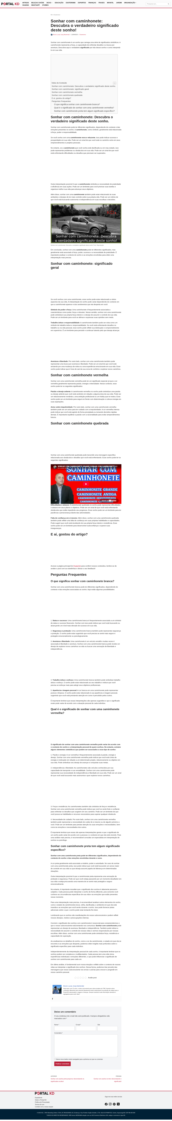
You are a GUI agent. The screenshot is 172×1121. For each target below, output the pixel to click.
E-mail (78, 1024)
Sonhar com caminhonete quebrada (67, 95)
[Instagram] (110, 1105)
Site (98, 1024)
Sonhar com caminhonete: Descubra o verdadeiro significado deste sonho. (84, 86)
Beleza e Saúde (37, 2)
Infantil (110, 2)
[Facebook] (52, 999)
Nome (56, 1024)
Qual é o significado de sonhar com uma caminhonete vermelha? (84, 108)
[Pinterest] (114, 1105)
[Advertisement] (84, 68)
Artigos (25, 2)
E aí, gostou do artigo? (61, 98)
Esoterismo (70, 2)
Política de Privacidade (42, 1102)
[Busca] (169, 4)
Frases (102, 2)
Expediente (38, 1097)
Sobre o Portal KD (40, 1100)
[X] (118, 1105)
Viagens (25, 5)
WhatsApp (35, 5)
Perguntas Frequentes (61, 101)
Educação (59, 2)
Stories (45, 5)
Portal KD (77, 566)
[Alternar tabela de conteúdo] (114, 83)
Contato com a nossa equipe (44, 1107)
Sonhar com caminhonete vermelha (67, 92)
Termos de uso (39, 1104)
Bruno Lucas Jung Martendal (61, 34)
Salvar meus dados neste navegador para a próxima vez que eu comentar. (79, 1059)
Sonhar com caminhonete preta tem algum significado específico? (84, 111)
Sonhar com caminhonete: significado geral (70, 89)
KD (51, 14)
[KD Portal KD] (10, 4)
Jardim (119, 2)
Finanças (92, 2)
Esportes (82, 2)
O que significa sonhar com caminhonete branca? (77, 104)
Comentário (58, 1033)
